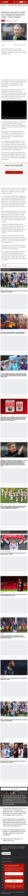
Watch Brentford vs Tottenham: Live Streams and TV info (13, 839)
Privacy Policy (18, 885)
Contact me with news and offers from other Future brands (14, 877)
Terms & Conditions (12, 886)
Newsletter (24, 44)
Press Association (14, 20)
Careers (3, 873)
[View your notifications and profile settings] (14, 2)
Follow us (17, 44)
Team (3, 8)
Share (4, 44)
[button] (1, 2)
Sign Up (14, 881)
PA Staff (8, 20)
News (3, 20)
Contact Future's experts (7, 861)
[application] (14, 109)
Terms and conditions (6, 858)
